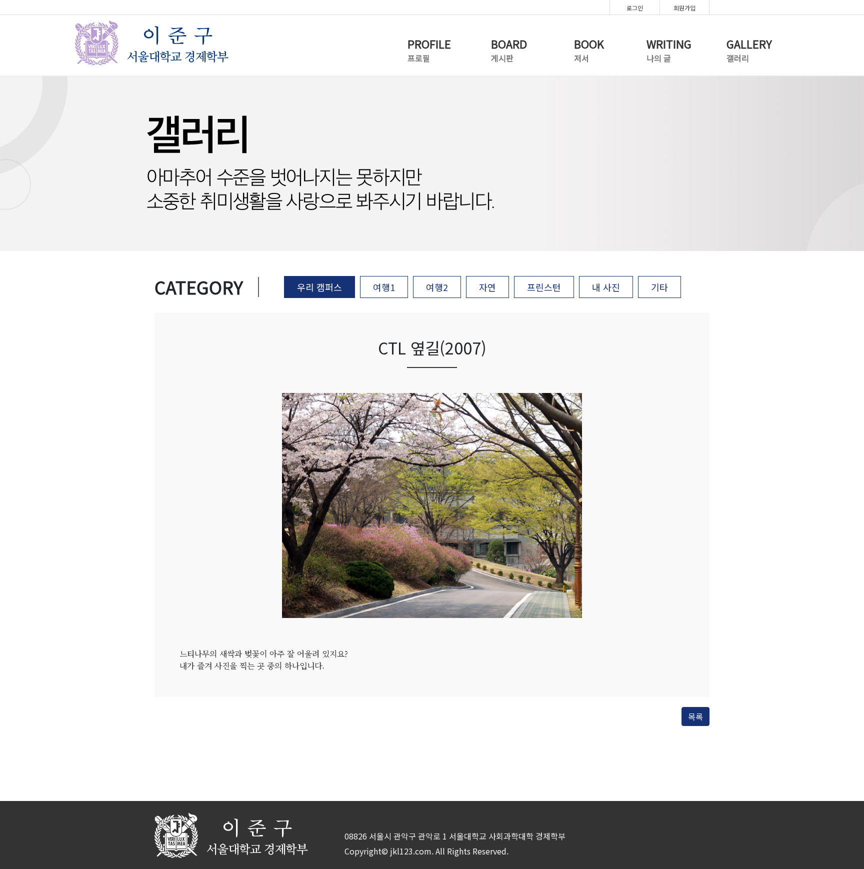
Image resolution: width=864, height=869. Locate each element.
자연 (487, 287)
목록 (695, 716)
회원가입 (685, 8)
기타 (659, 287)
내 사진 (606, 287)
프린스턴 (544, 287)
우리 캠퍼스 (319, 287)
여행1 (384, 287)
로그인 (634, 8)
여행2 (437, 287)
